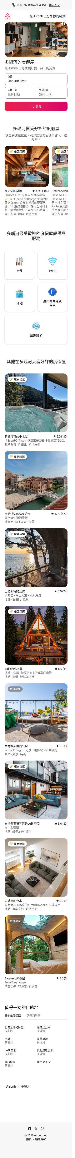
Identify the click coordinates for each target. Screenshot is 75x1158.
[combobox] (36, 81)
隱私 (29, 1139)
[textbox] (20, 94)
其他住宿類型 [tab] (13, 1015)
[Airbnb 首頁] (7, 16)
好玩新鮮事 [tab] (33, 1015)
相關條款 (40, 1139)
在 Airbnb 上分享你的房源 (47, 16)
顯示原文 (54, 5)
